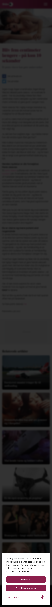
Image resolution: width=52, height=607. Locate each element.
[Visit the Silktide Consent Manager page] (42, 597)
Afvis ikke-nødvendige (26, 588)
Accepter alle (26, 579)
